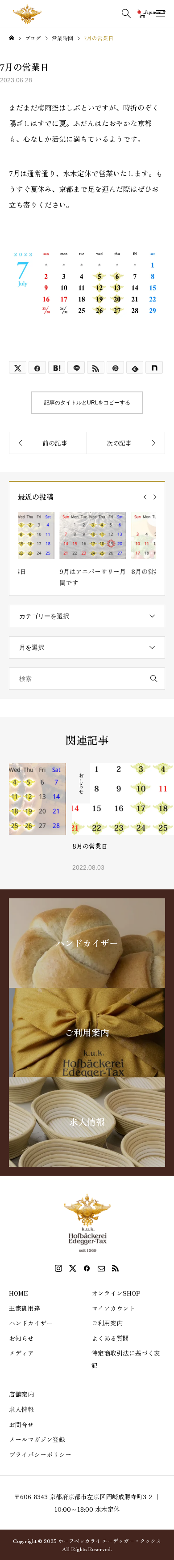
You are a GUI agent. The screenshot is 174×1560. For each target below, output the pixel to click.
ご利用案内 (107, 1322)
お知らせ (21, 1338)
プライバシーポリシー (40, 1454)
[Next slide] (155, 497)
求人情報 (21, 1409)
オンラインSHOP (116, 1292)
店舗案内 (21, 1394)
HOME (18, 1292)
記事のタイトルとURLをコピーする (87, 403)
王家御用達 (24, 1308)
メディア (21, 1352)
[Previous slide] (145, 497)
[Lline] (76, 367)
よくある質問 (110, 1338)
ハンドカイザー (31, 1322)
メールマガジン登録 (37, 1439)
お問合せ (21, 1424)
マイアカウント (113, 1308)
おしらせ (18, 783)
